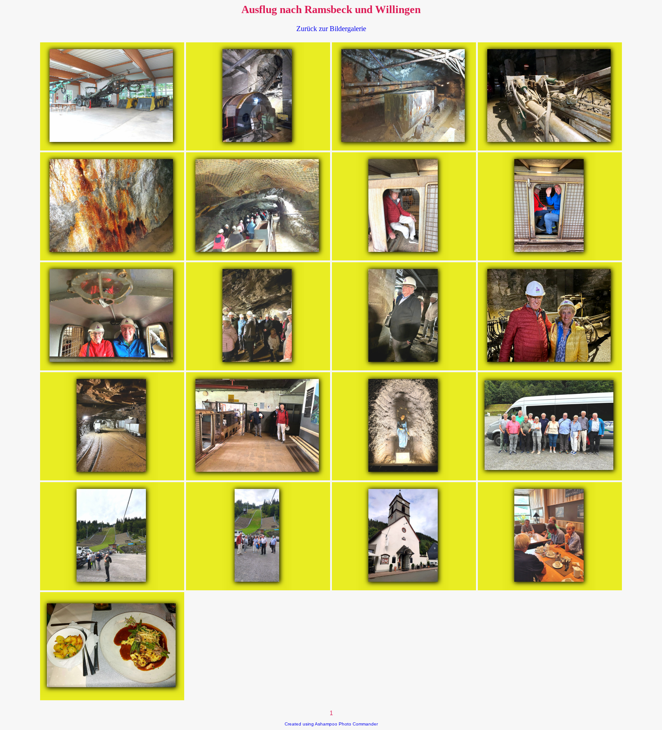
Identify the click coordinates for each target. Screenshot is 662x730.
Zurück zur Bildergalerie (331, 28)
